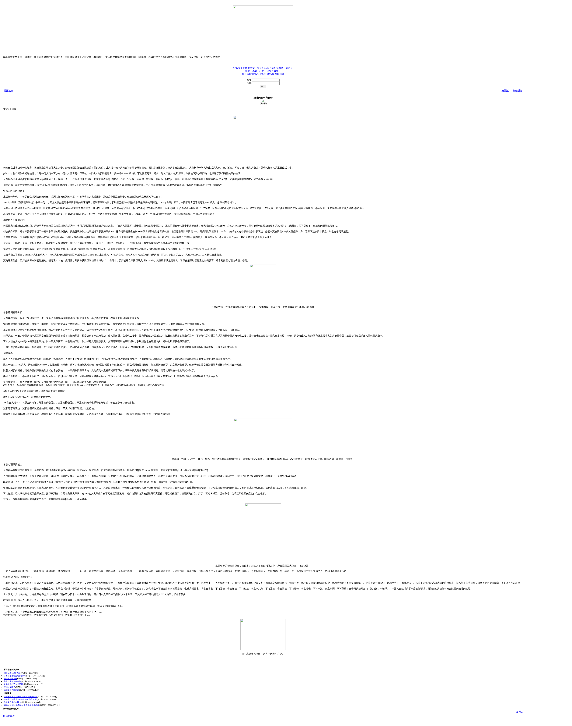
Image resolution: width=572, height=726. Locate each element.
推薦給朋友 (9, 716)
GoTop (519, 712)
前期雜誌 (279, 74)
